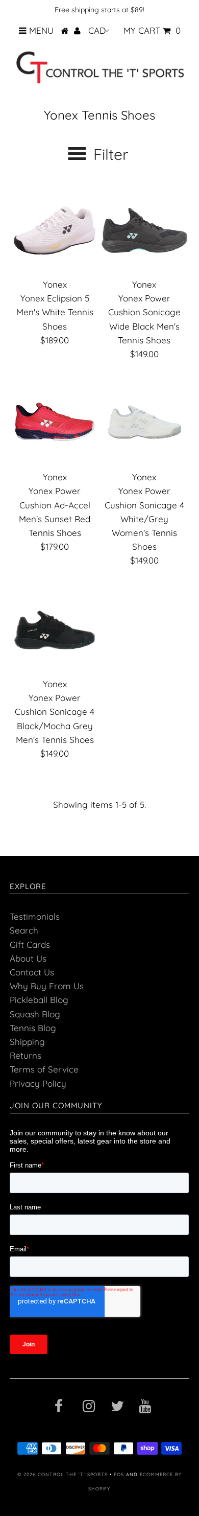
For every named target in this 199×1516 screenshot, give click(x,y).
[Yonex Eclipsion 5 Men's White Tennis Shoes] (54, 230)
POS (119, 1474)
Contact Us (32, 972)
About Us (28, 958)
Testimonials (35, 916)
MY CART (152, 30)
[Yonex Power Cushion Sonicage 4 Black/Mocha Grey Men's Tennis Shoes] (54, 630)
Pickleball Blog (39, 999)
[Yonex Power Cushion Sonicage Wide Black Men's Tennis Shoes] (144, 230)
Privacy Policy (38, 1083)
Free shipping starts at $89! (99, 9)
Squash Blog (35, 1014)
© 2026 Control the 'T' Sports (62, 1474)
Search (24, 930)
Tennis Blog (33, 1027)
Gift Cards (30, 944)
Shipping (27, 1041)
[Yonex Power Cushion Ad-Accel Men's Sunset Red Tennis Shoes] (54, 423)
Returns (25, 1055)
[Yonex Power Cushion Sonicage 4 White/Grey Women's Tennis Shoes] (144, 423)
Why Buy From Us (47, 986)
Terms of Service (44, 1069)
